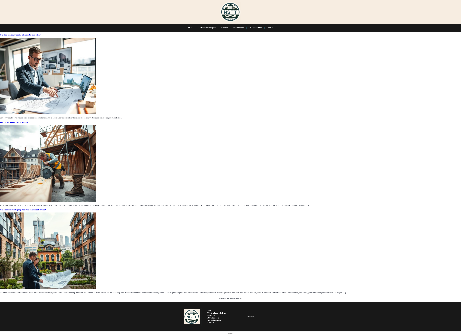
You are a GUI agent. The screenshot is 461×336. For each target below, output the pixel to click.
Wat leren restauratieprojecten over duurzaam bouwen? (23, 210)
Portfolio (251, 317)
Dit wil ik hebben (255, 28)
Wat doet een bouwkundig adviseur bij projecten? (20, 35)
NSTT (190, 28)
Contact (270, 28)
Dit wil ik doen (238, 28)
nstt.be (230, 334)
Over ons (224, 28)
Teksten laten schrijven (207, 28)
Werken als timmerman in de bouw (14, 122)
